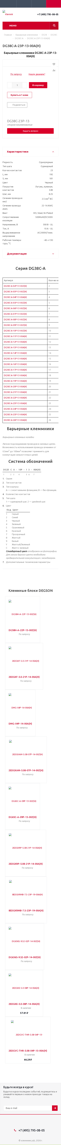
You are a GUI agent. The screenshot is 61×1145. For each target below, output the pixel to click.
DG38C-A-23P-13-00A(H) (15, 403)
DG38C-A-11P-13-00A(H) (15, 336)
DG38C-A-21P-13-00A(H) (15, 392)
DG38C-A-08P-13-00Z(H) (15, 319)
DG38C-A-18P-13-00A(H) (15, 375)
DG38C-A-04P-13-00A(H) (15, 297)
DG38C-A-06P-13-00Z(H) (15, 308)
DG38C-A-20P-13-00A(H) (15, 386)
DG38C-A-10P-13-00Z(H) (15, 331)
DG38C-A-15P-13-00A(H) (15, 359)
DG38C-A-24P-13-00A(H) (15, 409)
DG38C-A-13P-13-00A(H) (15, 347)
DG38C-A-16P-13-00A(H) (15, 364)
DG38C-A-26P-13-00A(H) (15, 420)
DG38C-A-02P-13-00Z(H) (15, 286)
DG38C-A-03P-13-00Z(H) (15, 291)
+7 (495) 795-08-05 (47, 14)
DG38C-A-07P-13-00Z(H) (15, 314)
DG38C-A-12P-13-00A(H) (15, 342)
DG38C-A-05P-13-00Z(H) (15, 303)
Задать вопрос (30, 131)
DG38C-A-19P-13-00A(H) (15, 381)
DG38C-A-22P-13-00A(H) (15, 398)
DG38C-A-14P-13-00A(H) (15, 353)
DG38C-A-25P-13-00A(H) (15, 414)
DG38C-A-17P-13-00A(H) (15, 370)
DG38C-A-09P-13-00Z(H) (15, 325)
